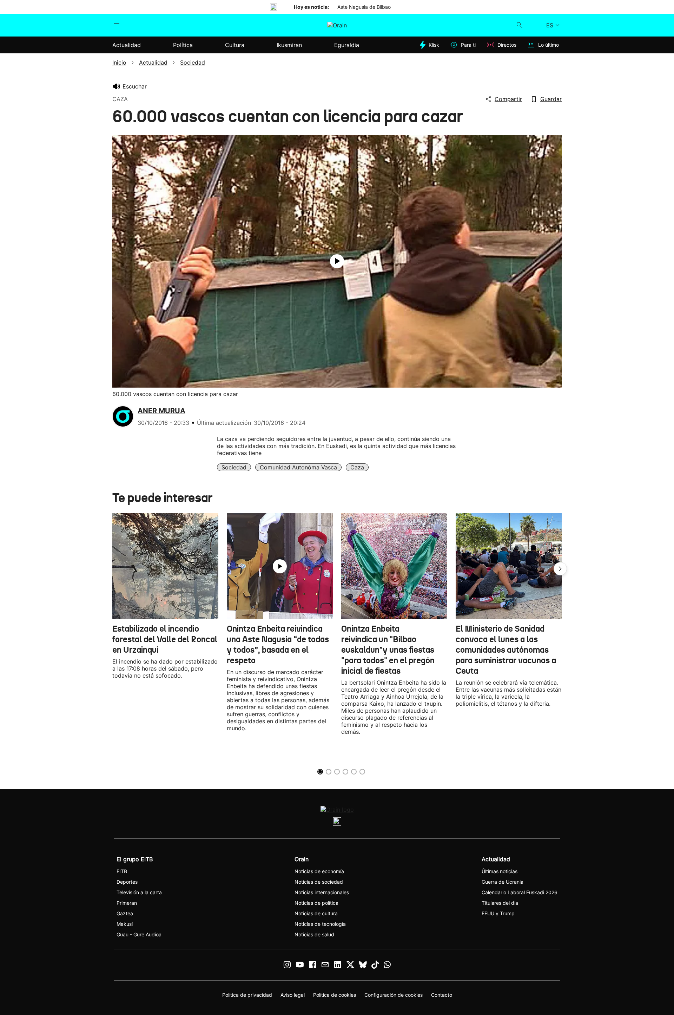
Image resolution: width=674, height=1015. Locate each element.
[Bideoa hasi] (337, 261)
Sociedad (234, 467)
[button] (560, 568)
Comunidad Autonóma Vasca (298, 467)
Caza (357, 467)
